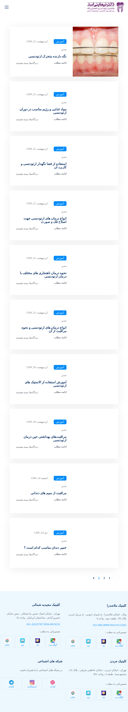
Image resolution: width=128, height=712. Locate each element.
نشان (73, 645)
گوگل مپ (119, 645)
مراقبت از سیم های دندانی (48, 493)
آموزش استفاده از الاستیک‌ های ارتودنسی (45, 383)
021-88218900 (101, 625)
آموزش (60, 41)
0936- (47, 624)
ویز (88, 645)
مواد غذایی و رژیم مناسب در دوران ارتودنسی (43, 110)
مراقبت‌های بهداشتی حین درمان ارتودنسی (45, 438)
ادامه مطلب (60, 62)
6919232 (55, 624)
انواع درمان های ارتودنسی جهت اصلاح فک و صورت (45, 220)
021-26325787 (35, 624)
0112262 (121, 625)
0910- (113, 625)
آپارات (52, 686)
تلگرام (11, 686)
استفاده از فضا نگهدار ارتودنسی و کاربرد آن (43, 165)
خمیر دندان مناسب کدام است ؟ (45, 547)
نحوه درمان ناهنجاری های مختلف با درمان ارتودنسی (43, 274)
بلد (104, 645)
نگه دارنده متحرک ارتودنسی (47, 56)
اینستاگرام (32, 686)
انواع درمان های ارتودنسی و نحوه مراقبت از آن (44, 329)
